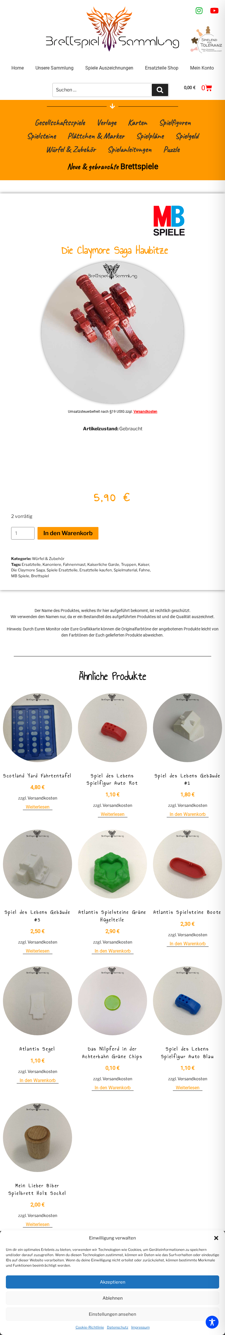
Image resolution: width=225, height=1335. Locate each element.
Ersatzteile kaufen (95, 570)
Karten (137, 122)
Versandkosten (145, 412)
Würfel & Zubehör (71, 149)
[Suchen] (160, 90)
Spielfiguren (175, 122)
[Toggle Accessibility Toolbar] (212, 1322)
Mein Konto (202, 68)
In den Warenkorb (68, 533)
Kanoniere (51, 564)
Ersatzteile (31, 564)
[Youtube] (214, 10)
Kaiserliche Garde (103, 564)
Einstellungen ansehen (112, 1314)
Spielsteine (41, 136)
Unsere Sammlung (54, 68)
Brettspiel (40, 575)
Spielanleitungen (129, 149)
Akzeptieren (112, 1282)
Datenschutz (117, 1327)
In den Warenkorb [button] (188, 814)
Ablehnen (113, 1298)
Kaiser (143, 564)
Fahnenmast (74, 564)
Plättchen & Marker (95, 136)
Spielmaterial (125, 570)
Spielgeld (186, 136)
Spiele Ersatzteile (62, 570)
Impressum (140, 1327)
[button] (216, 1238)
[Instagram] (199, 10)
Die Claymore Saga (28, 570)
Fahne (144, 570)
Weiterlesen (38, 807)
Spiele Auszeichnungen (109, 68)
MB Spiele (20, 575)
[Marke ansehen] (169, 235)
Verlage (106, 122)
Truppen (128, 564)
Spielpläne (149, 136)
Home (17, 68)
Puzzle (171, 149)
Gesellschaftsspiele (60, 122)
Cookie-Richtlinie (90, 1327)
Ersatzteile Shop (161, 68)
